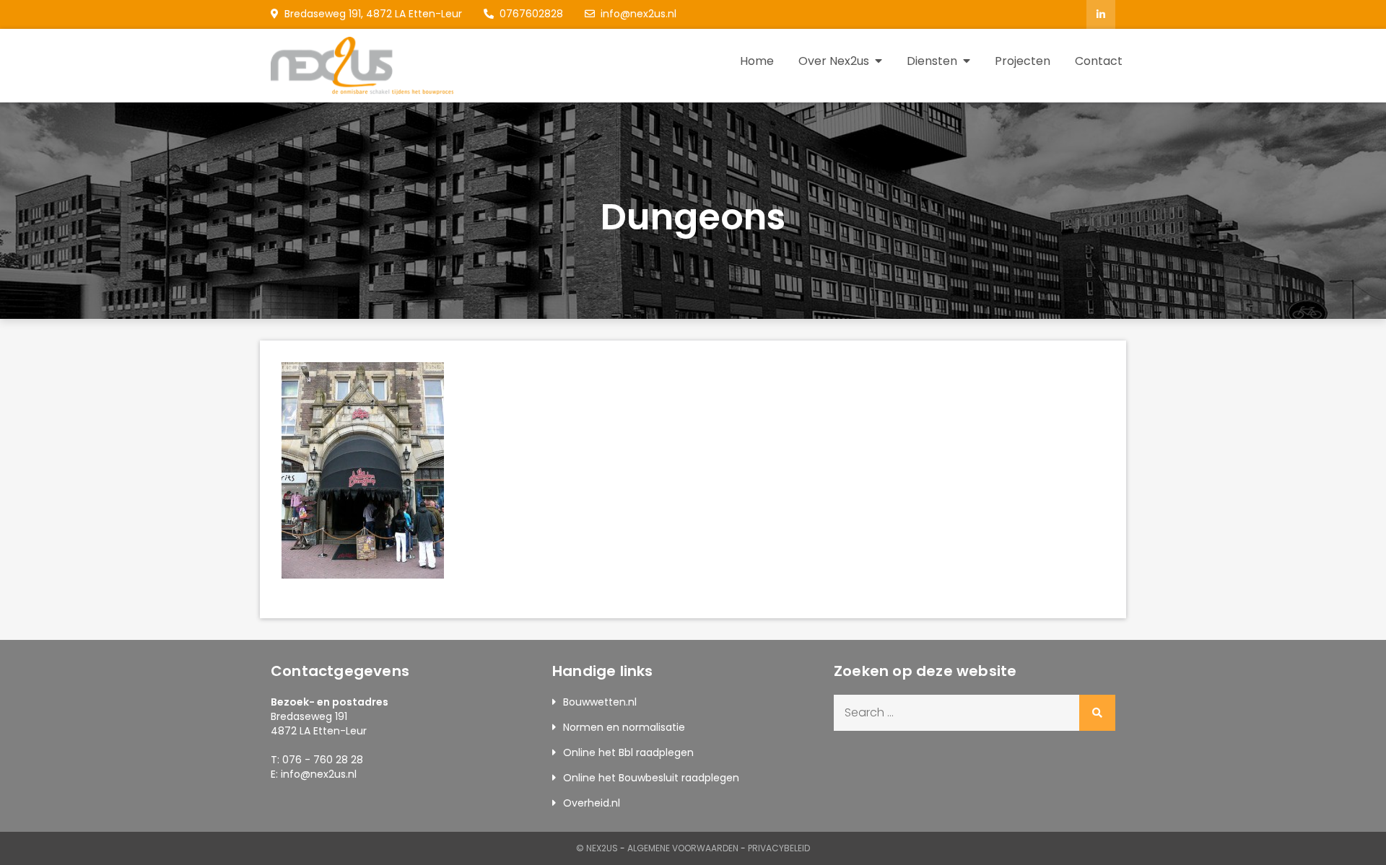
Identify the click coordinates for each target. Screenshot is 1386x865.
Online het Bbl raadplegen (628, 752)
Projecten (1022, 61)
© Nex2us (597, 848)
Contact (1099, 61)
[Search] (1097, 713)
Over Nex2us (833, 61)
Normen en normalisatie (624, 727)
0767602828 (531, 13)
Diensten (932, 61)
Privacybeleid (779, 848)
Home (757, 61)
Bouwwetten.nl (600, 702)
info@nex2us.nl (638, 13)
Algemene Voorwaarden (682, 848)
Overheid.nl (591, 803)
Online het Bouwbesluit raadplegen (651, 777)
